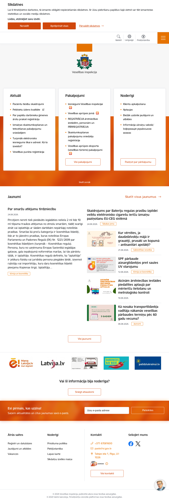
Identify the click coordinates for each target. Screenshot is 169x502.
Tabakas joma (108, 224)
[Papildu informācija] (106, 463)
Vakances (13, 453)
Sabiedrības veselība (142, 250)
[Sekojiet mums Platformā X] (137, 443)
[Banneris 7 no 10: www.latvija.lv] (53, 362)
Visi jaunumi (84, 338)
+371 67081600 (103, 443)
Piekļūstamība (55, 448)
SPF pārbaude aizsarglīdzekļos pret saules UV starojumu (138, 263)
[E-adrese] (97, 463)
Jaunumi (137, 324)
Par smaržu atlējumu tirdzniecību (32, 209)
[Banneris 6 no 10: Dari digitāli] (21, 362)
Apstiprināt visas (59, 25)
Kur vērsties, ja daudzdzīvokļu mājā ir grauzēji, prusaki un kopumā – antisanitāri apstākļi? (138, 239)
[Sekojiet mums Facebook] (130, 443)
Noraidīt (24, 25)
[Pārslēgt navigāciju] (163, 38)
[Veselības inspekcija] (25, 38)
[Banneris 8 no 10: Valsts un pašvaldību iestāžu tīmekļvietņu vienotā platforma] (84, 362)
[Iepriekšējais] (13, 363)
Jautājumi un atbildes (19, 448)
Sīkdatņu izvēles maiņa (59, 459)
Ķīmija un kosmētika (19, 273)
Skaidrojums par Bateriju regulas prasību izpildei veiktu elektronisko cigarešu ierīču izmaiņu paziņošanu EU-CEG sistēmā (122, 215)
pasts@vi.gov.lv (103, 448)
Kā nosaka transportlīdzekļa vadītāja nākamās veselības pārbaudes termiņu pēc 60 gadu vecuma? (138, 313)
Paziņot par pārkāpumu (138, 161)
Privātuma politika (57, 443)
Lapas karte (53, 453)
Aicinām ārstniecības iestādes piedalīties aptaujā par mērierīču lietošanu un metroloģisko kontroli (139, 286)
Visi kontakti (107, 473)
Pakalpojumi (74, 95)
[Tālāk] (156, 363)
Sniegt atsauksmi (84, 391)
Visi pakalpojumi (83, 161)
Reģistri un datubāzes (20, 443)
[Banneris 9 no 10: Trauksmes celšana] (116, 362)
